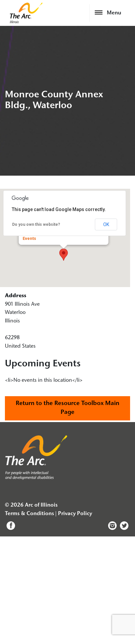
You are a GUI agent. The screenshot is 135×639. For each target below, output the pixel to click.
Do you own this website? (36, 224)
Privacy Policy (75, 513)
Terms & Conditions (29, 513)
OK (106, 224)
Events (29, 238)
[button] (63, 254)
